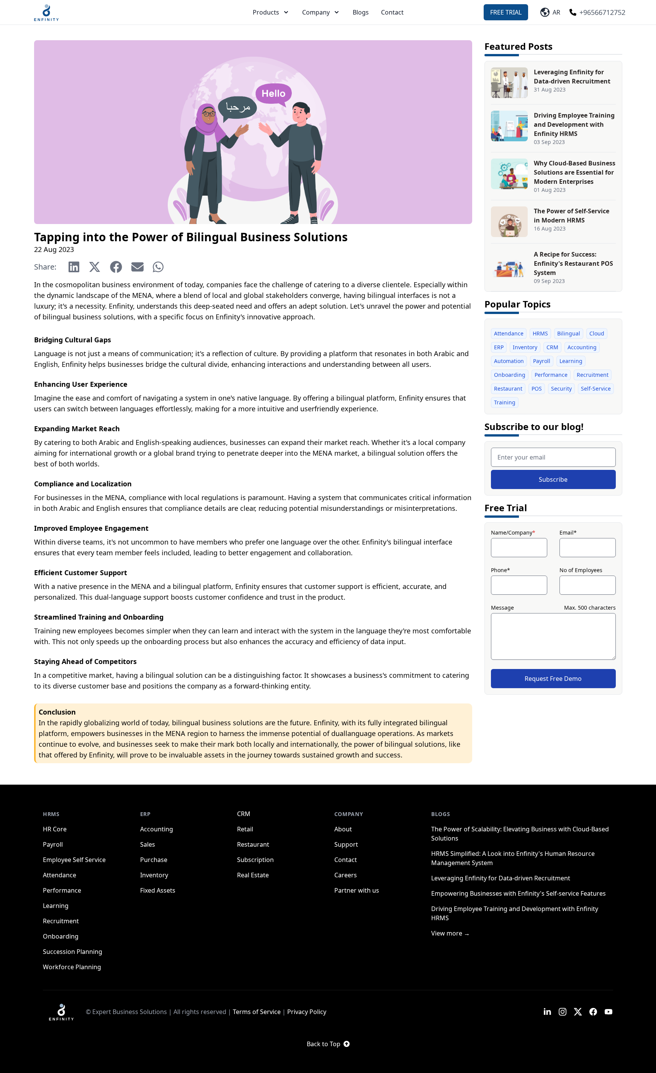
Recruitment (593, 374)
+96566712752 (602, 12)
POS (537, 388)
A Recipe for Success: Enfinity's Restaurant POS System (573, 263)
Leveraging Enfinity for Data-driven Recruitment (500, 878)
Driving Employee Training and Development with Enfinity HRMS (574, 124)
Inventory (525, 347)
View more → (450, 933)
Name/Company (513, 532)
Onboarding (509, 374)
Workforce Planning (72, 967)
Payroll (541, 361)
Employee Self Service (74, 859)
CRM (552, 347)
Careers (345, 875)
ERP (499, 347)
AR (555, 12)
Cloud (596, 333)
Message (502, 607)
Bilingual (568, 333)
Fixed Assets (157, 890)
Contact (392, 12)
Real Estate (253, 875)
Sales (147, 844)
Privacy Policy (306, 1012)
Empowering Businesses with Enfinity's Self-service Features (518, 893)
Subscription (255, 859)
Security (561, 388)
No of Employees (580, 570)
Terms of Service (257, 1012)
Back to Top (323, 1044)
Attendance (508, 333)
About (343, 829)
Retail (245, 829)
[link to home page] (61, 1012)
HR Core (55, 829)
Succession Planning (72, 951)
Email (568, 532)
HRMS (540, 333)
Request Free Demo (553, 678)
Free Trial (506, 12)
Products (266, 12)
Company (316, 12)
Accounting (582, 347)
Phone (500, 570)
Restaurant (508, 388)
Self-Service (596, 388)
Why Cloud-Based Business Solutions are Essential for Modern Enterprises (574, 172)
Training (504, 402)
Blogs (361, 12)
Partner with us (356, 890)
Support (346, 844)
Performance (551, 374)
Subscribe (553, 479)
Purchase (153, 859)
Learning (570, 361)
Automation (509, 361)
